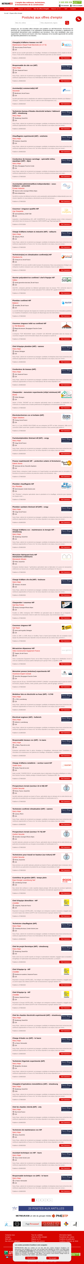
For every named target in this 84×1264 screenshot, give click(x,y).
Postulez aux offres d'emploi (42, 17)
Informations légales (65, 1235)
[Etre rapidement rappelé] (78, 19)
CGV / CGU (66, 1249)
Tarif (65, 9)
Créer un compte (77, 5)
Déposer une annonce (25, 9)
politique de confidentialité (26, 1250)
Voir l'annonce (65, 58)
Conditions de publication (67, 1239)
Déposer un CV (55, 9)
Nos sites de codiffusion (12, 1241)
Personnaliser (31, 1258)
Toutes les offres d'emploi (39, 1237)
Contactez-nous (10, 1235)
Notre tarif (8, 1239)
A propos (73, 9)
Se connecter (65, 5)
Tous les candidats (37, 1235)
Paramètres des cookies (66, 1237)
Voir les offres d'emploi (41, 9)
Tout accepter (53, 1258)
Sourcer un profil (9, 9)
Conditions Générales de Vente (68, 1241)
